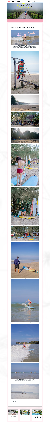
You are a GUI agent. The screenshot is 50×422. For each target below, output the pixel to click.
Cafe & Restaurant (17, 20)
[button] (41, 20)
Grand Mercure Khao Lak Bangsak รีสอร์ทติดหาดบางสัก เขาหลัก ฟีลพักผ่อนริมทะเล (37, 417)
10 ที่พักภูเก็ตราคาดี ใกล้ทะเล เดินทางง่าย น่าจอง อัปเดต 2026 (24, 417)
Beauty (27, 20)
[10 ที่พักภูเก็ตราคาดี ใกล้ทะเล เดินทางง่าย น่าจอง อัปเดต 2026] (25, 412)
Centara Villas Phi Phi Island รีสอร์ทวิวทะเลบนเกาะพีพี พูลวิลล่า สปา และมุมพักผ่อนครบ (13, 417)
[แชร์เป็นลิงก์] (17, 401)
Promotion (30, 20)
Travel (13, 20)
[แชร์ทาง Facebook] (11, 401)
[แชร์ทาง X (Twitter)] (13, 401)
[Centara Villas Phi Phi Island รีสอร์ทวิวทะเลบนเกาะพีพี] (13, 412)
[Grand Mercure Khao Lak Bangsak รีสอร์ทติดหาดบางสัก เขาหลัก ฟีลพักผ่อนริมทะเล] (37, 412)
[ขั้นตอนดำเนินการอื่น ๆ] (38, 25)
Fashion (23, 20)
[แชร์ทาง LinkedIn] (15, 401)
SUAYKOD (9, 20)
